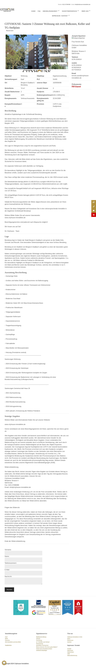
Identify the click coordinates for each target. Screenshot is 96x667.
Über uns (85, 11)
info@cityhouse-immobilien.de (82, 4)
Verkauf (38, 638)
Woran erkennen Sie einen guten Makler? (46, 647)
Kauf (6, 637)
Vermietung (39, 640)
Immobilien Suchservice (42, 645)
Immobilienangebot (50, 11)
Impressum (70, 650)
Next (66, 53)
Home (33, 11)
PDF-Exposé (76, 86)
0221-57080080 (66, 4)
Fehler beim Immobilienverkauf (44, 648)
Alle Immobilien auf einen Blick (13, 642)
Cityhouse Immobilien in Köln (74, 637)
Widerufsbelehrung (72, 655)
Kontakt (69, 648)
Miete (6, 638)
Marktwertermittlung (41, 637)
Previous (8, 53)
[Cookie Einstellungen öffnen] (4, 664)
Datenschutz (70, 652)
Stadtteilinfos (8, 645)
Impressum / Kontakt (60, 16)
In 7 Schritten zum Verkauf (42, 642)
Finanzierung (39, 643)
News (68, 638)
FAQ (39, 11)
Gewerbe (7, 640)
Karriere (69, 642)
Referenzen (70, 640)
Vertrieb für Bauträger (41, 650)
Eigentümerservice (69, 11)
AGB (68, 653)
